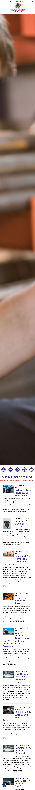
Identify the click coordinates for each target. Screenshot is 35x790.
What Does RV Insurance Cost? (22, 783)
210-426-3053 (7, 1)
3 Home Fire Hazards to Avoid (21, 601)
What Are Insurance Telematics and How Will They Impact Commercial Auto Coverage (17, 640)
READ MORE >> (22, 511)
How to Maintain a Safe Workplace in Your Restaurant (17, 715)
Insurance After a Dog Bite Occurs (23, 524)
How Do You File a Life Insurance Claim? (21, 678)
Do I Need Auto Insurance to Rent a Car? (23, 493)
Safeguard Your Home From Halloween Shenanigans (17, 560)
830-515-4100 (22, 1)
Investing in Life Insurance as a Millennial (23, 750)
